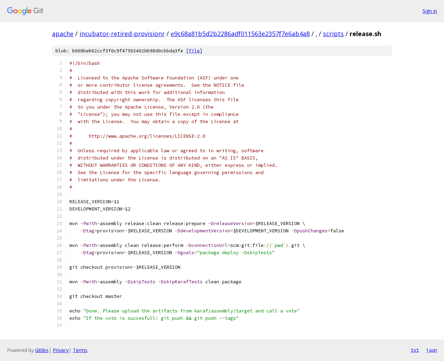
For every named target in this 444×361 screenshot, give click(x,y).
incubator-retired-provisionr (122, 33)
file (194, 51)
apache (63, 33)
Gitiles (42, 350)
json (431, 350)
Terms (80, 350)
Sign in (429, 11)
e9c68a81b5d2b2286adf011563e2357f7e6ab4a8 (240, 33)
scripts (333, 33)
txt (415, 350)
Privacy (61, 350)
